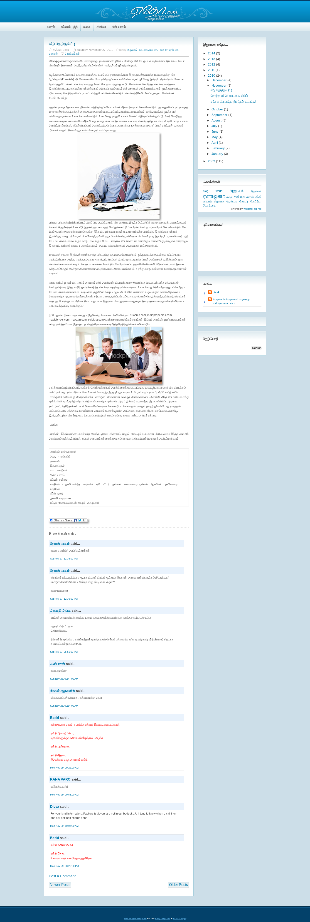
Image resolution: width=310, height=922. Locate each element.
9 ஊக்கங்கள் (72, 53)
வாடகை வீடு (146, 49)
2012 (212, 64)
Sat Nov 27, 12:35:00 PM (64, 558)
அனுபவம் (132, 49)
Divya (54, 806)
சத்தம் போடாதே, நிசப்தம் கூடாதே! (233, 101)
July (215, 126)
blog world (212, 191)
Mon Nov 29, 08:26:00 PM (64, 866)
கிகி (258, 197)
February (219, 148)
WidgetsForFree (252, 208)
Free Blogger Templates (135, 918)
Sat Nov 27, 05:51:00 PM (64, 651)
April (215, 142)
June (215, 131)
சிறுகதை (219, 201)
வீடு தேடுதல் (167, 49)
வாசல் (51, 27)
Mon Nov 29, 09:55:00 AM (64, 794)
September (220, 115)
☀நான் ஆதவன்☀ (62, 691)
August (217, 120)
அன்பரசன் (57, 664)
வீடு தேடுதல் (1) (62, 44)
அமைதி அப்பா (60, 610)
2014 (212, 53)
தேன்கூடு (231, 201)
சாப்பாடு (207, 201)
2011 (212, 70)
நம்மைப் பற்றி (69, 27)
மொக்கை (209, 205)
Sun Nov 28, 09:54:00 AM (64, 705)
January (218, 154)
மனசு (87, 27)
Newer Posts (60, 885)
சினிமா (101, 27)
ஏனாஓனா (214, 196)
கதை (229, 197)
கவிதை (239, 197)
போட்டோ (255, 201)
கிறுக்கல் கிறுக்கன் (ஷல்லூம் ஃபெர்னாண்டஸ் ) (232, 301)
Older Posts (178, 885)
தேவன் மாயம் (60, 543)
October (218, 109)
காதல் (250, 197)
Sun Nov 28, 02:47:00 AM (64, 678)
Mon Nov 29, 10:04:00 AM (64, 826)
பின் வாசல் (119, 27)
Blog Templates (162, 918)
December (219, 80)
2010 (212, 75)
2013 (212, 59)
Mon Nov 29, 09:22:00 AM (64, 767)
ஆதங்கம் (256, 191)
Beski (54, 718)
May (215, 137)
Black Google (179, 918)
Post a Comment (62, 876)
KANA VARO (60, 779)
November (219, 85)
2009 (212, 161)
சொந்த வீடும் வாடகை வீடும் (229, 95)
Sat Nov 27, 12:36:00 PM (64, 598)
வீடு (156, 49)
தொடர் (243, 201)
